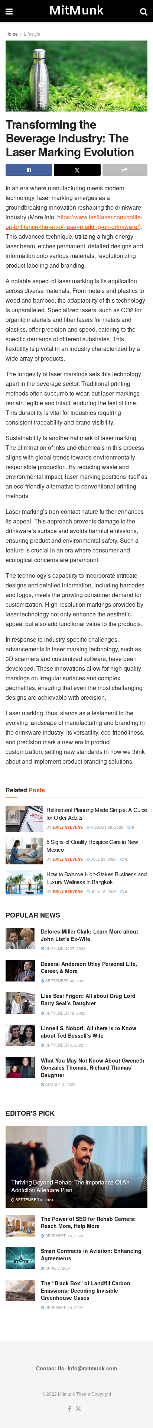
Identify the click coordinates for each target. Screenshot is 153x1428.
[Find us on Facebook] (69, 1409)
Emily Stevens (68, 827)
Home (12, 33)
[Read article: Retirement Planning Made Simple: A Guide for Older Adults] (24, 819)
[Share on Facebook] (29, 170)
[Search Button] (143, 11)
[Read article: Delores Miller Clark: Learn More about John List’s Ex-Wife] (20, 938)
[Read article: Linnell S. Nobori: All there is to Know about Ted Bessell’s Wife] (20, 1035)
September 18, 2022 (64, 1013)
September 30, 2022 (64, 980)
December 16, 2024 (63, 1235)
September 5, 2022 (63, 1045)
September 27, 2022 (64, 948)
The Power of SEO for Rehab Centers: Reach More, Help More (88, 1222)
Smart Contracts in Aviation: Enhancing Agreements (91, 1254)
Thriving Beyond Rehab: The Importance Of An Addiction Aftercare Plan (70, 1186)
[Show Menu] (9, 11)
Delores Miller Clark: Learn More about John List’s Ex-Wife (89, 935)
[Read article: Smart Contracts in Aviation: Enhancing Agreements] (20, 1258)
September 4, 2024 (33, 1199)
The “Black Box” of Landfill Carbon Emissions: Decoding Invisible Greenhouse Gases (85, 1290)
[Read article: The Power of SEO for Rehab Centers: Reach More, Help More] (20, 1226)
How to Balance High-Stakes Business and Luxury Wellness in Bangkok (96, 878)
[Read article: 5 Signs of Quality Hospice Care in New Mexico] (24, 851)
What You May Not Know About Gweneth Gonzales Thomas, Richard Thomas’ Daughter (92, 1068)
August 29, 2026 (106, 827)
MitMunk (76, 11)
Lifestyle (32, 33)
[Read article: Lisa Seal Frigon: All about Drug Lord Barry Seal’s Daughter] (20, 1002)
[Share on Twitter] (77, 170)
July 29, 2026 (103, 859)
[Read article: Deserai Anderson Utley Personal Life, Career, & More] (20, 970)
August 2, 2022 (59, 1084)
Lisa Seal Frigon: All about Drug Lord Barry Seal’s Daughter (88, 999)
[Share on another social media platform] (124, 170)
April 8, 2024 (57, 1268)
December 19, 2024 (63, 1307)
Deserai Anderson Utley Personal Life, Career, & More (89, 967)
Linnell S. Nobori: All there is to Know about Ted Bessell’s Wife (88, 1031)
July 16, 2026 (103, 891)
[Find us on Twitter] (78, 1409)
